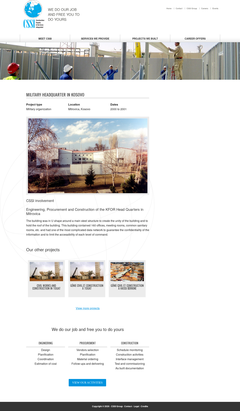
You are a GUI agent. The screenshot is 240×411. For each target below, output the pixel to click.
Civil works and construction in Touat (46, 286)
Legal (136, 406)
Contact (128, 406)
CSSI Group (117, 406)
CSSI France (34, 14)
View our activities (87, 382)
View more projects (88, 308)
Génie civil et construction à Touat (86, 286)
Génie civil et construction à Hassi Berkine (127, 286)
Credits (144, 406)
